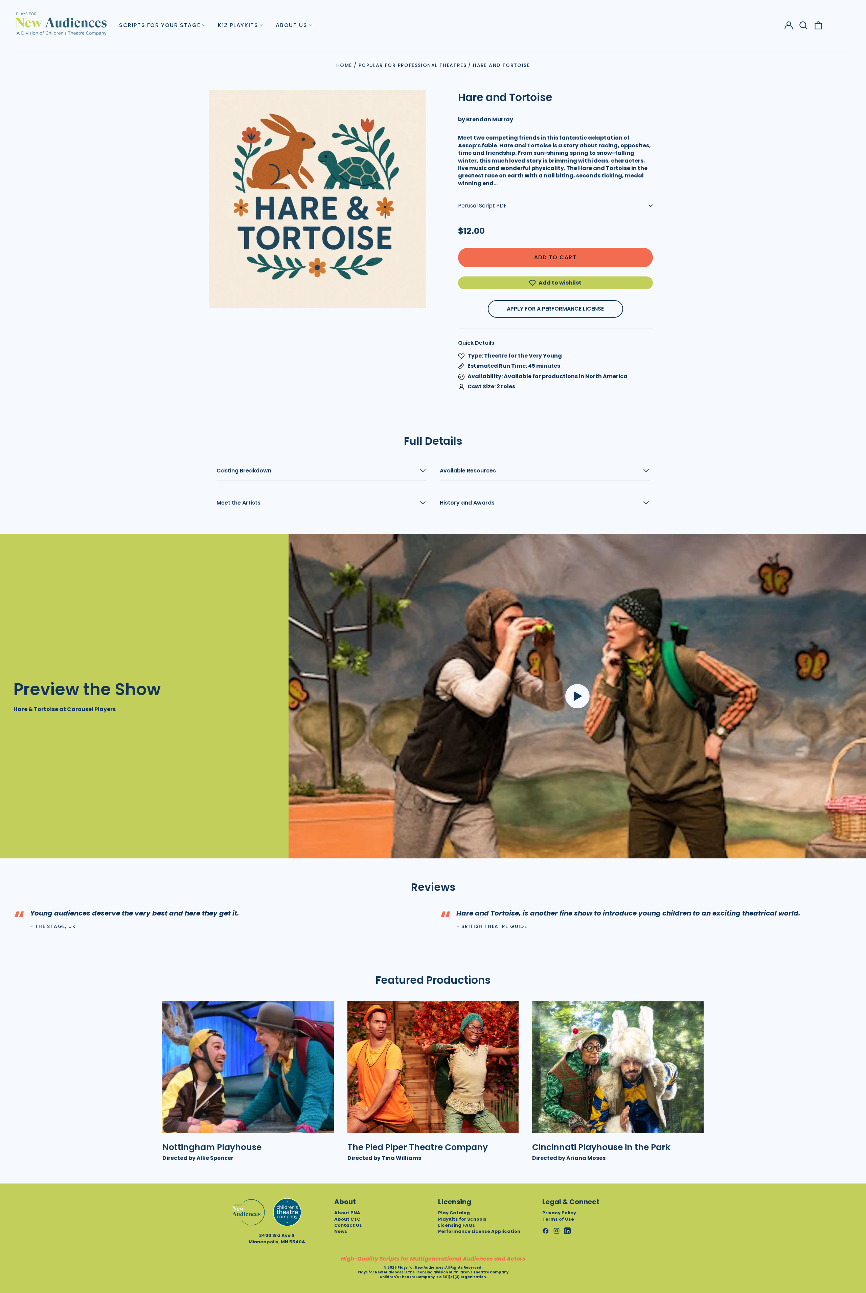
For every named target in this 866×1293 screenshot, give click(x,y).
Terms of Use (558, 1219)
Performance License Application (479, 1231)
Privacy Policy (559, 1213)
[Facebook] (545, 1230)
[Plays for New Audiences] (61, 23)
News (340, 1231)
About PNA (347, 1213)
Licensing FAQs (456, 1225)
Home (344, 65)
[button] (803, 25)
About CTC (347, 1219)
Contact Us (348, 1225)
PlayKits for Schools (462, 1219)
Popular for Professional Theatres (412, 65)
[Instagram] (556, 1230)
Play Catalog (454, 1213)
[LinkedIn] (567, 1230)
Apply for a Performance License (555, 309)
